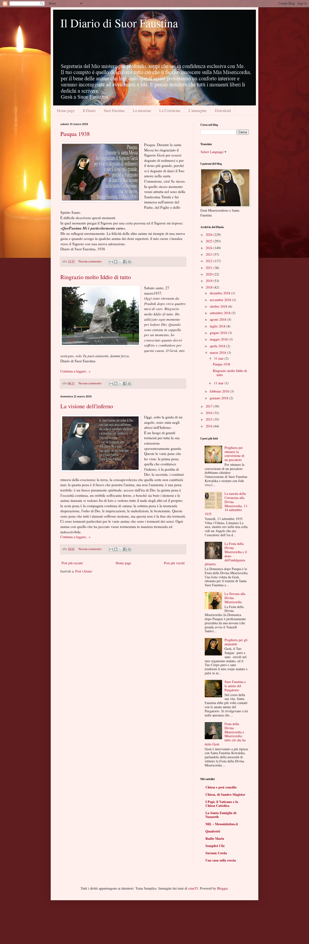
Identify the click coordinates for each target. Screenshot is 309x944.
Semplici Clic (215, 845)
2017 (209, 406)
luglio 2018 (218, 326)
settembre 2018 (221, 313)
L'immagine (198, 110)
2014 (209, 426)
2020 (209, 274)
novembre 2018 (221, 299)
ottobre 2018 (219, 306)
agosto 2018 (218, 319)
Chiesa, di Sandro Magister (225, 794)
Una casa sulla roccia (220, 860)
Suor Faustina (114, 110)
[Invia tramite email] (111, 261)
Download (223, 110)
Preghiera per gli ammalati (236, 642)
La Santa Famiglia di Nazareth (220, 814)
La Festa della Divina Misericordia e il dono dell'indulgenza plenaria (226, 553)
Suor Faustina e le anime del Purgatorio (235, 685)
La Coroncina (169, 110)
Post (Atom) (83, 571)
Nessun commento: (90, 261)
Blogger (222, 888)
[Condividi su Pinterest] (129, 261)
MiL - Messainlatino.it (221, 823)
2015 (209, 419)
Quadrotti (212, 831)
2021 (209, 267)
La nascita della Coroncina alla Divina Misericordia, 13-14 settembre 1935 (226, 503)
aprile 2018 (218, 346)
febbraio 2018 (220, 391)
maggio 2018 (219, 339)
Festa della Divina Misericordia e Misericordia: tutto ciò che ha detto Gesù (225, 733)
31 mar (219, 358)
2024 (209, 247)
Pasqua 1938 (75, 134)
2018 (209, 287)
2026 (209, 234)
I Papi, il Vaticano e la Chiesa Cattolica (221, 803)
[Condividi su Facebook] (124, 261)
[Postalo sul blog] (115, 261)
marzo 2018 (218, 352)
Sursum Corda (216, 852)
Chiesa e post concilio (221, 787)
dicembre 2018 (220, 293)
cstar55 (193, 888)
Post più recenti (72, 563)
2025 (209, 241)
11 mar (219, 383)
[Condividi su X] (120, 261)
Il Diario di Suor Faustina (119, 22)
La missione (142, 110)
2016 (209, 412)
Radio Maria (214, 838)
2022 (209, 261)
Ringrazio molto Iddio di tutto (95, 277)
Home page (66, 110)
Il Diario (89, 110)
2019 (209, 280)
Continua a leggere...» (75, 371)
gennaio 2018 (219, 398)
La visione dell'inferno (86, 406)
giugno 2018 (219, 332)
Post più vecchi (174, 563)
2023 (209, 254)
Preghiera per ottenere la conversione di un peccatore (234, 453)
